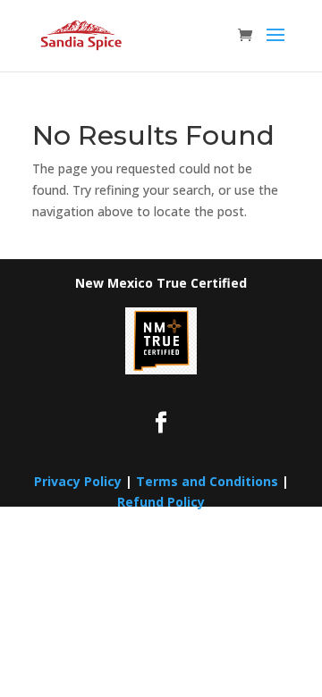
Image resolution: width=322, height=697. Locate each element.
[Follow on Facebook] (161, 422)
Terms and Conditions (207, 481)
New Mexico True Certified (161, 282)
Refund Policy (161, 501)
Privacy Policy (78, 481)
